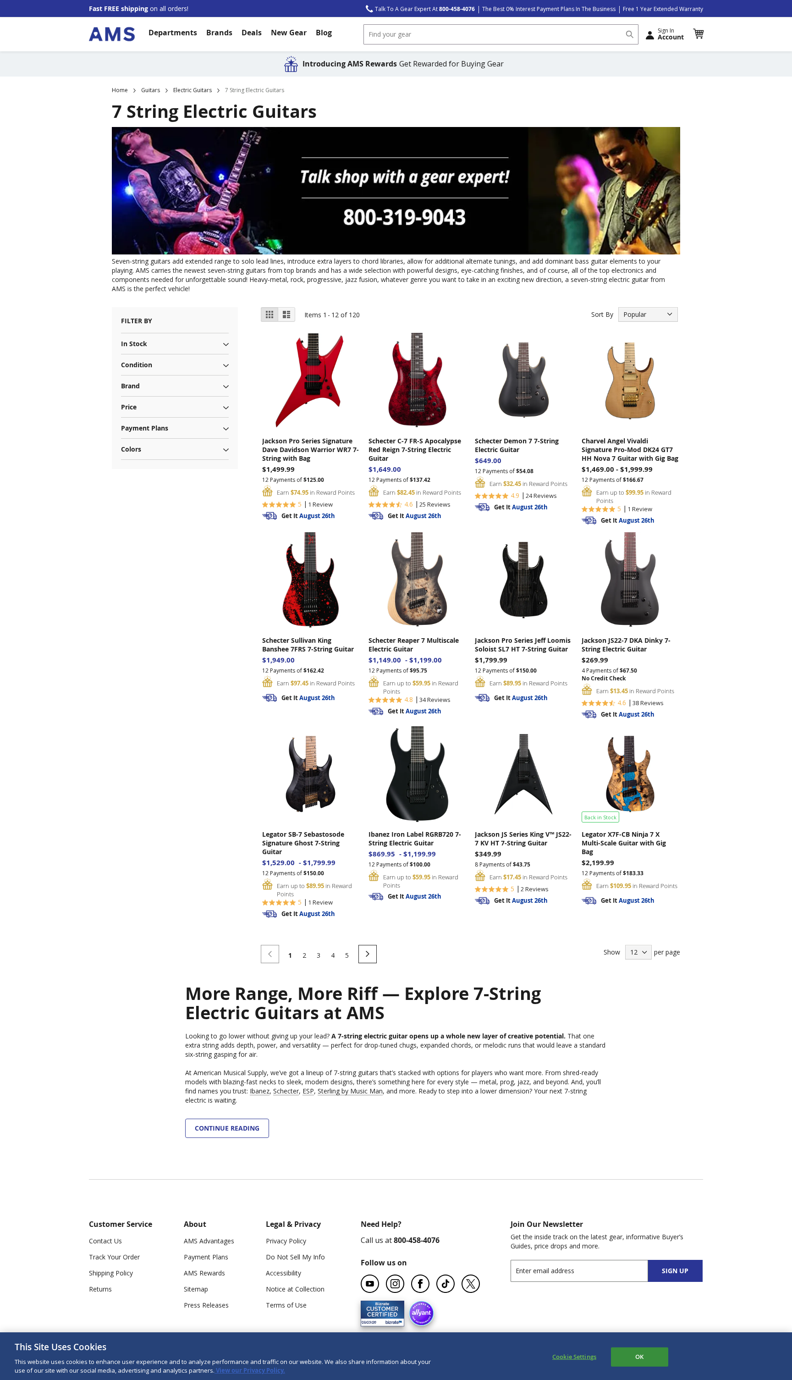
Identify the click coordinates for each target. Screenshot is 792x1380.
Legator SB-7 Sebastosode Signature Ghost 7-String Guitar (303, 843)
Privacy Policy (286, 1240)
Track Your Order (114, 1257)
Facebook (420, 1284)
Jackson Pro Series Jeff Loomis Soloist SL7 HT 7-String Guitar (523, 644)
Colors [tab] (131, 449)
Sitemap (196, 1289)
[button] (698, 34)
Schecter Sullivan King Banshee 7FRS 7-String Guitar (308, 644)
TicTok (445, 1284)
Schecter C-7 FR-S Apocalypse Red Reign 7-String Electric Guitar (414, 449)
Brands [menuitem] (219, 33)
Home (120, 90)
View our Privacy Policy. (249, 1370)
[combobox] (500, 34)
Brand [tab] (130, 385)
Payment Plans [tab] (144, 428)
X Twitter (471, 1284)
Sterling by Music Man (350, 1091)
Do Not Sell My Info (295, 1257)
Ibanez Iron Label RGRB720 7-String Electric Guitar (414, 838)
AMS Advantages (209, 1240)
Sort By (602, 314)
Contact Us (105, 1240)
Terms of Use (286, 1305)
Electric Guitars (192, 90)
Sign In (671, 34)
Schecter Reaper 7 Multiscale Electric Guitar (413, 644)
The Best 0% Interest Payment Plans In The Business (549, 9)
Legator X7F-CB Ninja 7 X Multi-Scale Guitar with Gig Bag (624, 843)
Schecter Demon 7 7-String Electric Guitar (517, 445)
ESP (308, 1091)
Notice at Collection (295, 1289)
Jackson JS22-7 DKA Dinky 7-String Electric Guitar (626, 644)
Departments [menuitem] (172, 33)
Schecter (286, 1091)
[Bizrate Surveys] (391, 1320)
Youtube (370, 1284)
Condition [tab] (136, 364)
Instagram (395, 1284)
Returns (100, 1289)
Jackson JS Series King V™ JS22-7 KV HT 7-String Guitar (523, 838)
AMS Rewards (204, 1273)
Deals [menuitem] (252, 33)
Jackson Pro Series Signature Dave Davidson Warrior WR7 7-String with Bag (310, 449)
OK (639, 1356)
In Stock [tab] (134, 343)
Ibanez (260, 1091)
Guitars (150, 90)
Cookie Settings (574, 1356)
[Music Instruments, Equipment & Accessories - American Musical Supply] (112, 34)
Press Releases (206, 1305)
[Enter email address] (587, 1270)
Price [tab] (129, 407)
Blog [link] (324, 33)
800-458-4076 (417, 1240)
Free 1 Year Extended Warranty (663, 9)
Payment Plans (206, 1257)
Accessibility (283, 1273)
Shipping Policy (111, 1273)
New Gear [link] (289, 33)
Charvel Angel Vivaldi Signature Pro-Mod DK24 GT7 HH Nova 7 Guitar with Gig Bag (630, 449)
